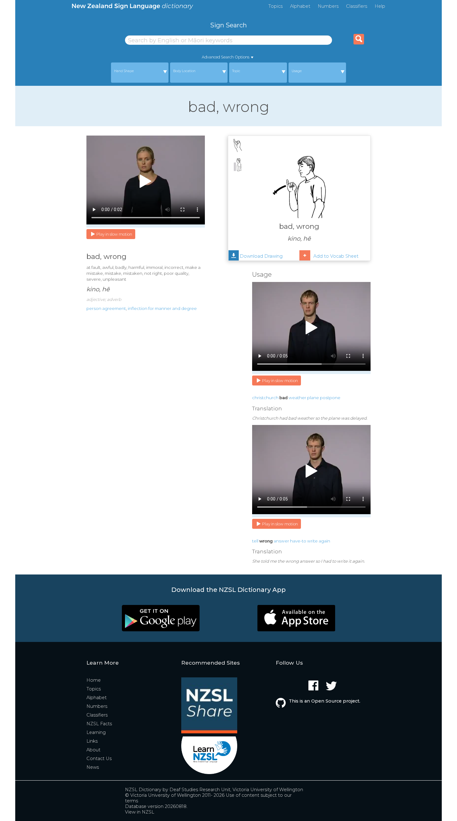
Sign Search (228, 25)
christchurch (265, 397)
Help (380, 6)
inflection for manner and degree (162, 308)
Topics (275, 6)
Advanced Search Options (225, 57)
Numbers (328, 6)
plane (313, 397)
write (312, 540)
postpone (330, 397)
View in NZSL (139, 812)
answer (281, 540)
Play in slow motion (114, 234)
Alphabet (300, 6)
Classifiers (356, 6)
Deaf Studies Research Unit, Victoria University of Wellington (236, 789)
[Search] (358, 39)
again (324, 540)
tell (255, 540)
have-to (298, 540)
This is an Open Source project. (324, 701)
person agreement (106, 308)
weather (297, 397)
